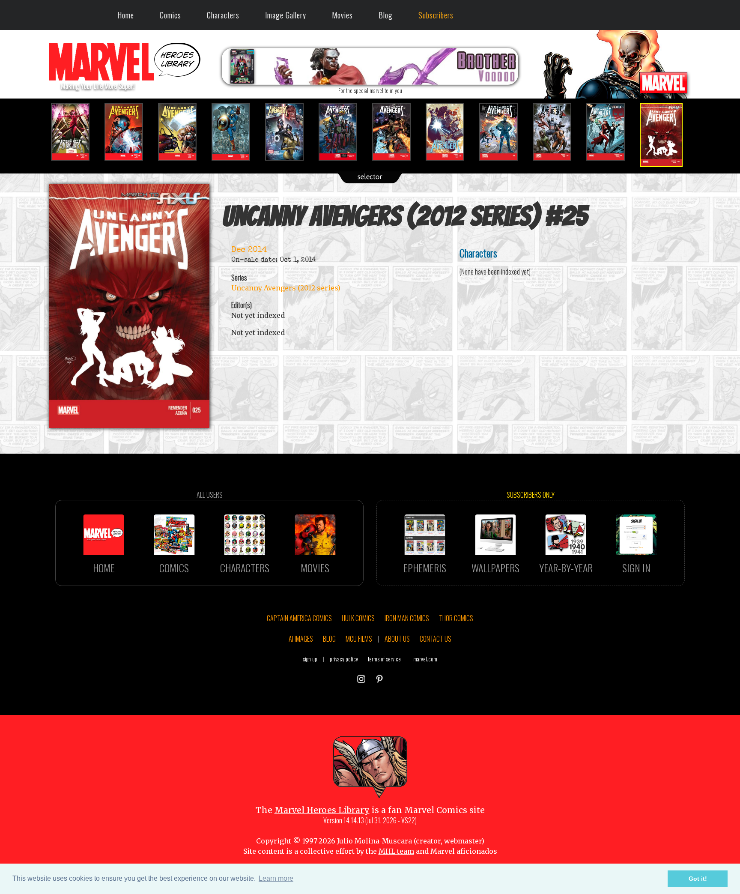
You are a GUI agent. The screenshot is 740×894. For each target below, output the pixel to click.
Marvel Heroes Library (322, 810)
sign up (310, 659)
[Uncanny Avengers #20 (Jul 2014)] (397, 132)
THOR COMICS (456, 618)
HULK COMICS (358, 618)
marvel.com (425, 659)
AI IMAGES (301, 639)
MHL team (396, 851)
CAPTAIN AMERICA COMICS (299, 618)
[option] (75, 132)
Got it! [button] (698, 878)
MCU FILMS (359, 639)
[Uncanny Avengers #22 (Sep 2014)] (504, 132)
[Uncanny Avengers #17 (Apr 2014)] (236, 132)
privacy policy (344, 659)
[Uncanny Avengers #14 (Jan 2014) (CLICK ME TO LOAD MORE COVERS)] (75, 132)
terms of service (384, 659)
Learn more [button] (276, 878)
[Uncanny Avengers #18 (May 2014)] (289, 132)
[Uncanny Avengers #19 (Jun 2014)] (343, 132)
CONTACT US (435, 639)
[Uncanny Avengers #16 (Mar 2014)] (182, 132)
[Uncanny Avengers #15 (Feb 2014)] (129, 132)
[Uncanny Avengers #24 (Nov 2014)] (611, 132)
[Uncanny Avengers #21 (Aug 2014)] (450, 132)
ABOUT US (397, 639)
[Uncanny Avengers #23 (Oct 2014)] (557, 132)
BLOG (329, 639)
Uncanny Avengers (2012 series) (285, 288)
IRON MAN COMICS (407, 618)
